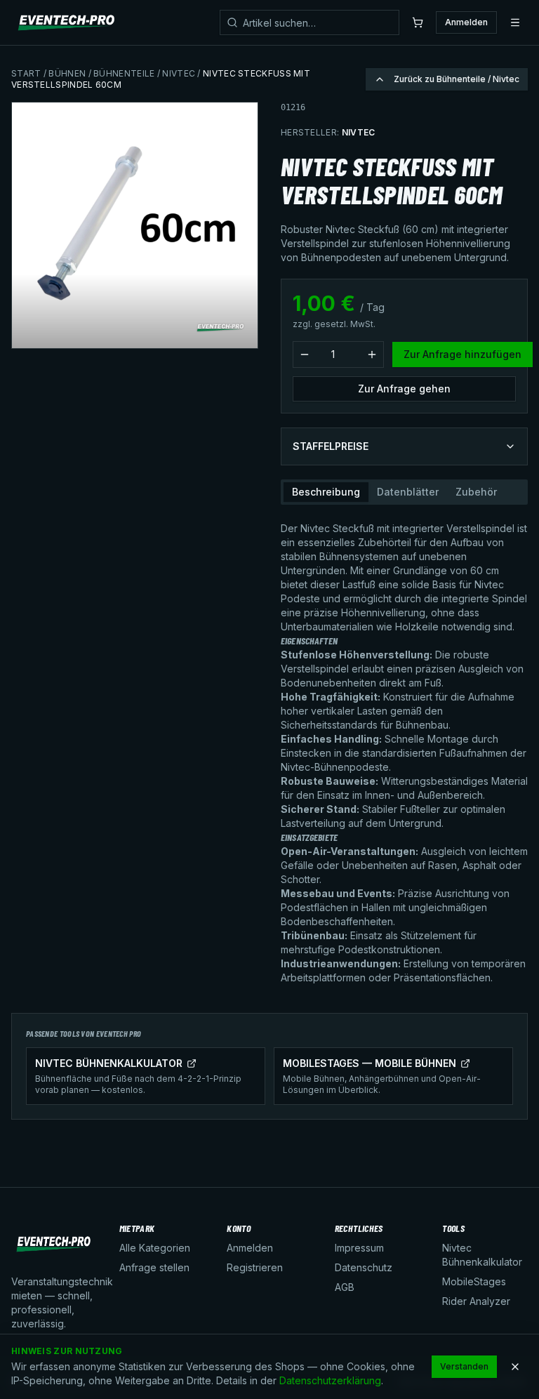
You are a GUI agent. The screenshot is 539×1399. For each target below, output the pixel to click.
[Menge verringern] (304, 354)
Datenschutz (363, 1267)
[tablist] (404, 492)
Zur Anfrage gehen (404, 388)
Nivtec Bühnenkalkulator (482, 1255)
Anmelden (466, 22)
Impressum (359, 1248)
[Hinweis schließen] (515, 1366)
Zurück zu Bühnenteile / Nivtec (456, 79)
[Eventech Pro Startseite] (67, 22)
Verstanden (464, 1366)
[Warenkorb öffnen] (417, 22)
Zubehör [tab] (476, 492)
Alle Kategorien (154, 1248)
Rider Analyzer (476, 1301)
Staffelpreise (330, 446)
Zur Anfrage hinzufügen (462, 354)
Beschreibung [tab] (326, 492)
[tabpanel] (404, 747)
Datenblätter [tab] (408, 492)
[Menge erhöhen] (372, 354)
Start (26, 73)
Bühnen (67, 73)
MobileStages (474, 1281)
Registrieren (255, 1267)
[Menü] (515, 22)
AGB (344, 1287)
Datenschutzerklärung (330, 1380)
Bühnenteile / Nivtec (144, 73)
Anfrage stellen (154, 1267)
